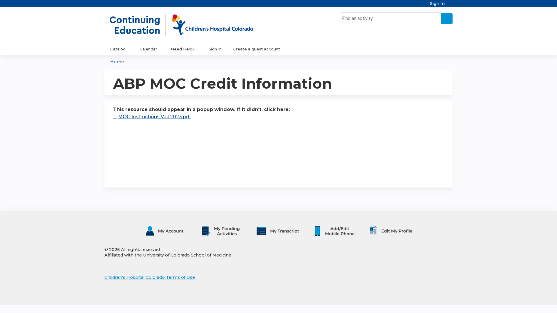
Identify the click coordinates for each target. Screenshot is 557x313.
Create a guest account (256, 49)
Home (117, 61)
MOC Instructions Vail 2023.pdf (154, 116)
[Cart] (451, 5)
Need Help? (183, 49)
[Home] (187, 25)
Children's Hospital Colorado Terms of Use (149, 277)
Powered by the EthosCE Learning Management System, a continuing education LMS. (432, 296)
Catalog (118, 49)
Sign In (437, 3)
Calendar (148, 49)
